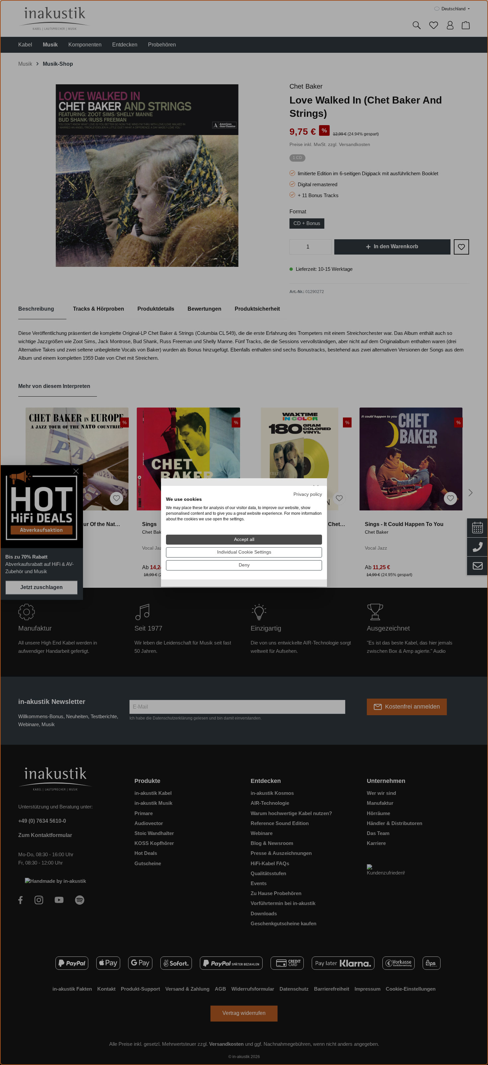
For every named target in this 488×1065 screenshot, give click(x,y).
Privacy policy (307, 494)
